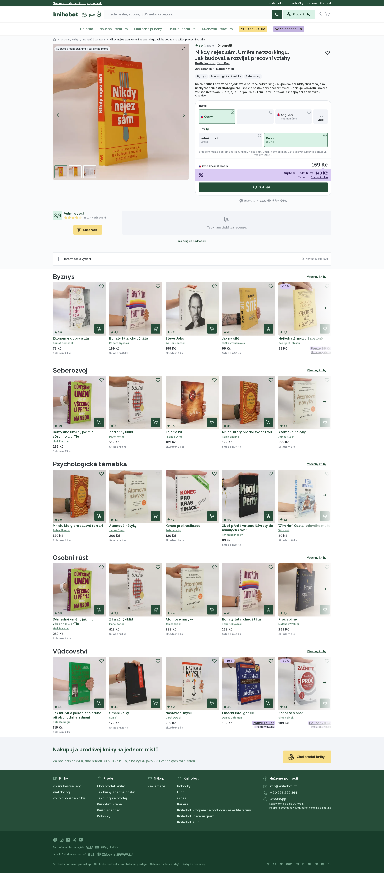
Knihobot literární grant (196, 816)
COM (289, 864)
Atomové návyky (292, 432)
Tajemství (174, 432)
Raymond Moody (232, 534)
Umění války (119, 713)
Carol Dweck (173, 717)
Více (320, 119)
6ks (231, 151)
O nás (181, 798)
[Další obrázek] (183, 115)
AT (274, 864)
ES (297, 864)
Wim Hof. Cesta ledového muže (304, 526)
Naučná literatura (113, 29)
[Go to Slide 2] (75, 171)
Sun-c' (113, 717)
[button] (121, 112)
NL (310, 864)
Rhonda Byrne (174, 436)
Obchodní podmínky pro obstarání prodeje (120, 864)
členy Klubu (319, 177)
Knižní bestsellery (67, 786)
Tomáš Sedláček (63, 343)
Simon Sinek (286, 717)
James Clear (286, 436)
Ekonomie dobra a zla (71, 338)
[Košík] (327, 14)
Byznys (64, 276)
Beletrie (86, 29)
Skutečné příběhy (148, 29)
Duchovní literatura (217, 29)
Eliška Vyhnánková (233, 343)
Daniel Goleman (232, 717)
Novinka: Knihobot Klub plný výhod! (77, 3)
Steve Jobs (175, 338)
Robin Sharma (230, 436)
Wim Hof (283, 530)
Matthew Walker (288, 624)
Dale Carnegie (62, 722)
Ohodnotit (224, 45)
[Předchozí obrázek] (58, 115)
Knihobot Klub (188, 822)
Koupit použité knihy (69, 798)
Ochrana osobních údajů (165, 864)
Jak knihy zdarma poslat (116, 792)
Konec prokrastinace (183, 526)
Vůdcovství (70, 651)
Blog (181, 792)
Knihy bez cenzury (194, 864)
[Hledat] (277, 14)
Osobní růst (70, 557)
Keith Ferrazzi (205, 63)
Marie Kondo (117, 436)
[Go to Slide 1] (60, 171)
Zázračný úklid (121, 432)
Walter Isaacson (176, 343)
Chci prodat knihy (111, 786)
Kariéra (183, 804)
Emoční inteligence (238, 713)
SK (268, 864)
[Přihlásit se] (320, 14)
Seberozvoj (70, 370)
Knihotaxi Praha (109, 804)
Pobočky (104, 816)
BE (323, 864)
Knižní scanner (108, 810)
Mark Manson (61, 441)
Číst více (200, 95)
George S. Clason (289, 343)
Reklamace (156, 786)
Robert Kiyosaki (119, 343)
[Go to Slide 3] (89, 171)
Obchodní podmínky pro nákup (72, 864)
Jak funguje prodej (112, 798)
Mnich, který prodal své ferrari (247, 432)
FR (316, 864)
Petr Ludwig (173, 530)
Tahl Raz (223, 63)
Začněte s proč (290, 713)
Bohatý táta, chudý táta (128, 338)
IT (303, 864)
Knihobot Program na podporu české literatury (214, 810)
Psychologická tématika (90, 464)
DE (281, 864)
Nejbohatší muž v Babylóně (300, 338)
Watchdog (61, 792)
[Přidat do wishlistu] (327, 52)
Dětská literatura (182, 29)
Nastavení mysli (179, 713)
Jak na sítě (230, 338)
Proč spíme (287, 619)
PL (329, 864)
